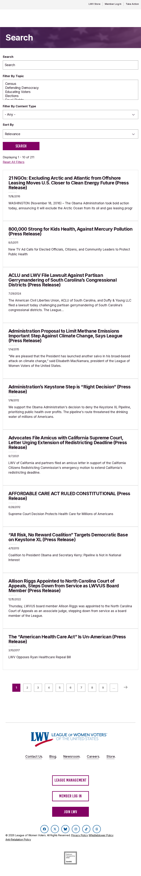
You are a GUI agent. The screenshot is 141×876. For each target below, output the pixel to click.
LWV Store (94, 4)
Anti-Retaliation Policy (18, 839)
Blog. (53, 756)
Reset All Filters (13, 162)
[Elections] (70, 96)
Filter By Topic (13, 76)
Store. (111, 756)
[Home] (69, 739)
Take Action (132, 4)
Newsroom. (71, 756)
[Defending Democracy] (70, 88)
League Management (70, 780)
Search (8, 57)
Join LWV (70, 812)
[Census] (70, 84)
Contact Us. (34, 756)
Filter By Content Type (19, 106)
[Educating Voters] (70, 92)
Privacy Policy (79, 835)
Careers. (93, 756)
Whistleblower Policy (101, 835)
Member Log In (113, 4)
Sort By (8, 124)
